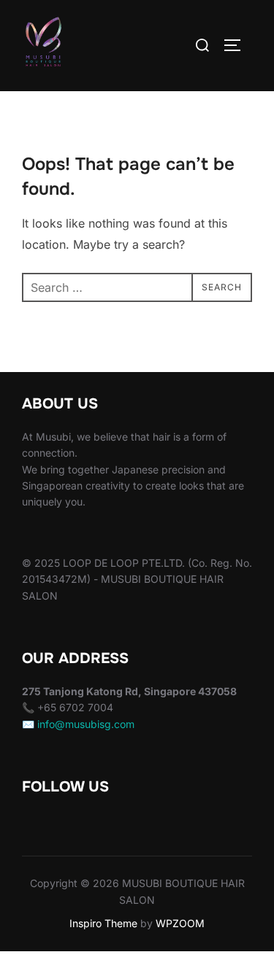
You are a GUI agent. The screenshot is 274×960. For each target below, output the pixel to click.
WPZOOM (180, 923)
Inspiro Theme (103, 923)
